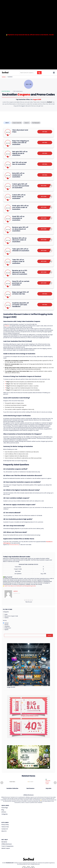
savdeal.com (16, 593)
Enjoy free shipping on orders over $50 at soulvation (20, 142)
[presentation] (1, 782)
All (7, 122)
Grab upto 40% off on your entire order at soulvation (20, 207)
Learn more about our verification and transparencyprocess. (20, 586)
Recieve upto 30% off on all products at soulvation (20, 229)
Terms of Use (5, 827)
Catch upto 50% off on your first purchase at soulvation (20, 186)
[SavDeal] (5, 72)
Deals (27, 122)
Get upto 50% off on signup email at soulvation (19, 153)
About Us (3, 831)
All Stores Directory (14, 544)
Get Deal (44, 131)
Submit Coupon (5, 848)
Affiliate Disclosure (6, 844)
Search (49, 635)
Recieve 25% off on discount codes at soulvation (19, 240)
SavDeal (7, 326)
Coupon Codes (17, 122)
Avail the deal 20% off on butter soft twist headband (20, 304)
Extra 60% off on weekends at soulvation (18, 175)
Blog (2, 810)
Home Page (4, 807)
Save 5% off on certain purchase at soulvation (20, 283)
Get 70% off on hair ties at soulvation (19, 163)
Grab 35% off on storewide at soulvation (18, 218)
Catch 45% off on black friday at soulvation (18, 196)
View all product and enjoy (20, 131)
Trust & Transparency (7, 846)
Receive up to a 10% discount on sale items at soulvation (19, 272)
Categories (4, 814)
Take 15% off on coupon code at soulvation (18, 261)
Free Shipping (35, 122)
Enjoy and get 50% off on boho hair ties (20, 293)
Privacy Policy (5, 824)
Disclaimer (4, 842)
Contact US (4, 829)
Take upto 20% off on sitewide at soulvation (20, 250)
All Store (3, 812)
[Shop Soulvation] (28, 84)
